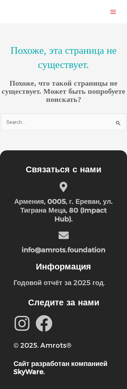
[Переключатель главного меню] (113, 12)
